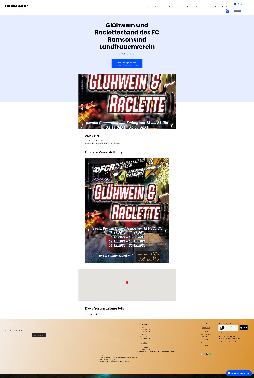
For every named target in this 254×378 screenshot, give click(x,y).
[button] (227, 11)
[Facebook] (201, 354)
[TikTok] (207, 354)
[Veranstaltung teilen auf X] (91, 314)
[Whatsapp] (210, 354)
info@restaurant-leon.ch (206, 343)
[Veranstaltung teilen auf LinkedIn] (96, 314)
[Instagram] (204, 354)
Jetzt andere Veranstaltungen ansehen (127, 65)
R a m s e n (26, 9)
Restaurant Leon (17, 6)
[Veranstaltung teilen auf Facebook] (86, 314)
